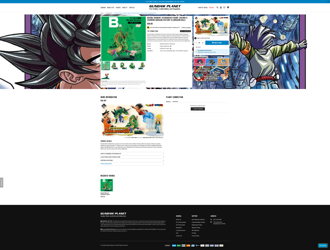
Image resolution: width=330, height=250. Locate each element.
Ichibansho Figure (164, 48)
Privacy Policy (195, 236)
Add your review (185, 31)
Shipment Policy (196, 227)
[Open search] (217, 8)
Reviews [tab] (168, 102)
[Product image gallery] (123, 38)
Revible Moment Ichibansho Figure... (106, 193)
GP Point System (180, 225)
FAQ (177, 233)
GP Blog (194, 233)
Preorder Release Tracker (198, 222)
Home (102, 13)
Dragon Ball (109, 13)
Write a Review (199, 109)
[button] (228, 7)
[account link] (221, 8)
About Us (178, 219)
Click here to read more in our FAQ (207, 52)
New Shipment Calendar (198, 219)
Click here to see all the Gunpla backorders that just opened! (165, 1)
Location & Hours (180, 230)
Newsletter (179, 227)
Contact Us (179, 236)
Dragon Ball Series (164, 46)
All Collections (195, 230)
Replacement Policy (197, 225)
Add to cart (218, 43)
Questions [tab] (175, 102)
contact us (124, 231)
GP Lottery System (181, 222)
